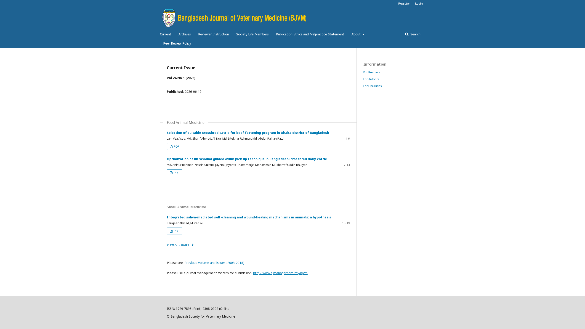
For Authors (371, 79)
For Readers (371, 72)
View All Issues (178, 245)
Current (165, 34)
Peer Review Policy (177, 43)
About (356, 34)
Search (415, 34)
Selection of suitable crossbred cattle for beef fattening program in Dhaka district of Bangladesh (248, 132)
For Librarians (372, 86)
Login (419, 3)
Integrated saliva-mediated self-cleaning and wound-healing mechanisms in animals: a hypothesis (249, 217)
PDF (176, 146)
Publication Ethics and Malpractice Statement (310, 34)
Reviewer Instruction (213, 34)
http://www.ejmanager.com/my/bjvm (280, 273)
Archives (184, 34)
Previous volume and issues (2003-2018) (214, 262)
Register (404, 3)
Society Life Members (252, 34)
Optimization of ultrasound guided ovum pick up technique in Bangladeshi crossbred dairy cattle (247, 159)
